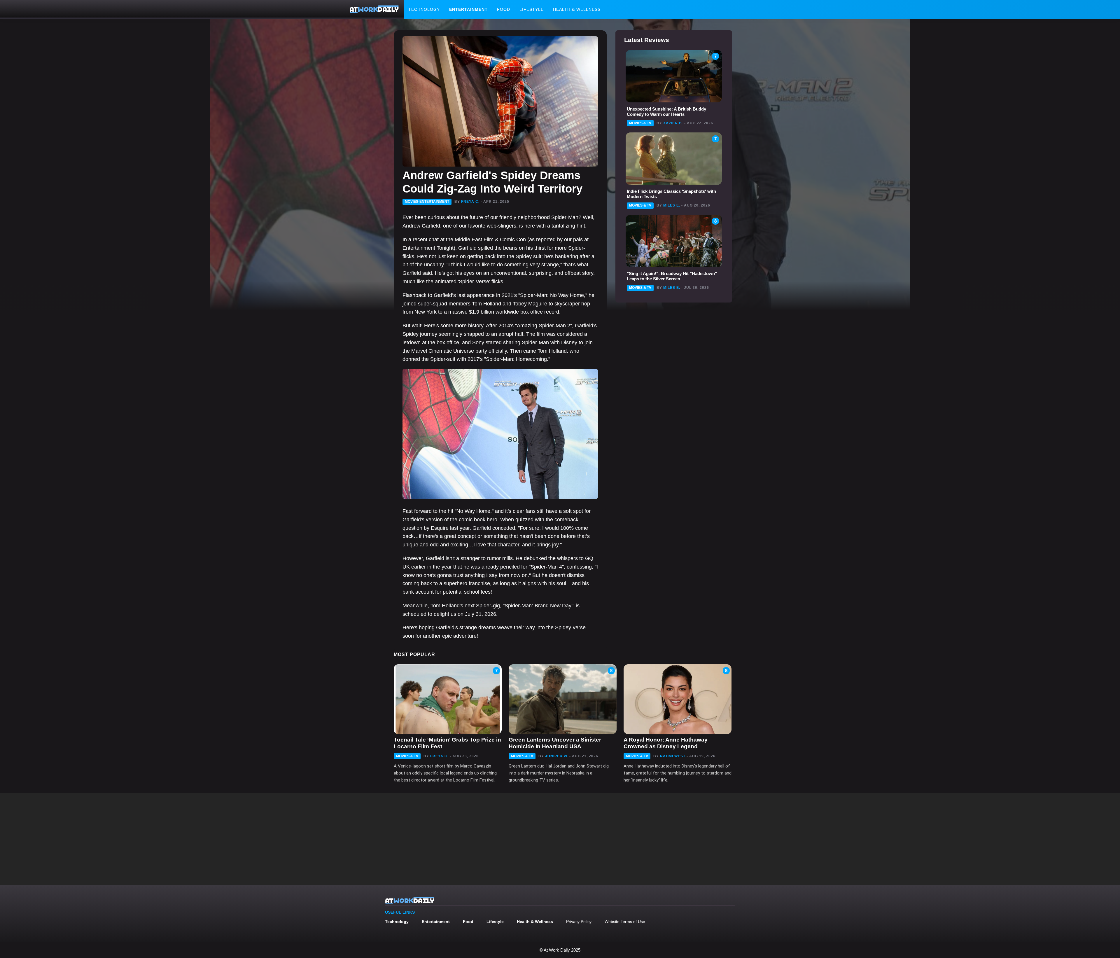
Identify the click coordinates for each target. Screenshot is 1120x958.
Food (503, 9)
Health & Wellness (577, 9)
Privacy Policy (579, 921)
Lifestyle (531, 9)
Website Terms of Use (625, 921)
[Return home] (374, 9)
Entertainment (468, 9)
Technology (424, 9)
